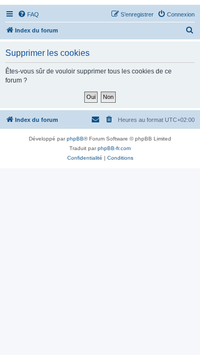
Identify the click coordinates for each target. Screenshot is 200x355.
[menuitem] (28, 14)
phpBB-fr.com (114, 148)
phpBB (75, 139)
